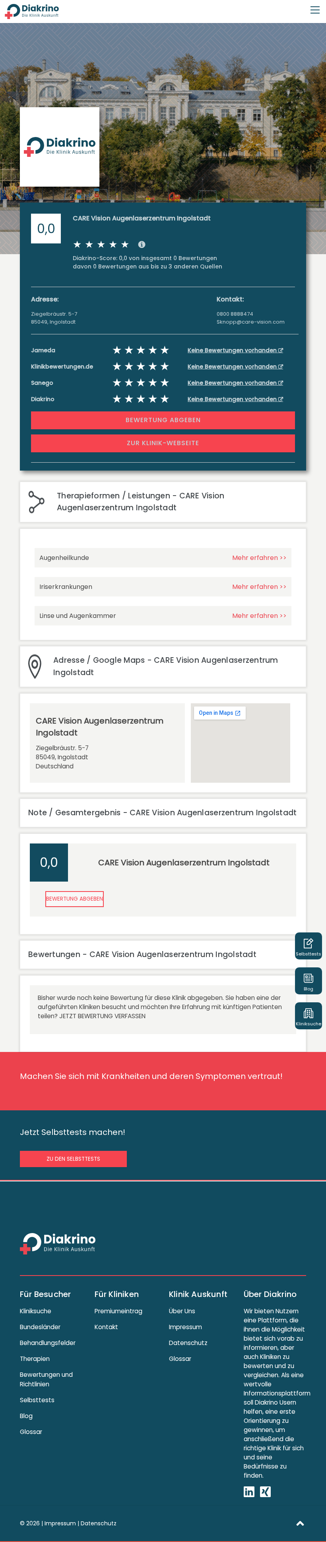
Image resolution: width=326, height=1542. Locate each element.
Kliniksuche (35, 1311)
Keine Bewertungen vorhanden (233, 350)
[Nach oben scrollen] (300, 1523)
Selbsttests (37, 1400)
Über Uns (182, 1311)
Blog (26, 1416)
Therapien (35, 1359)
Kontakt (106, 1327)
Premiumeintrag (118, 1311)
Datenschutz (188, 1343)
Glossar (31, 1432)
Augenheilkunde (64, 557)
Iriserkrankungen (65, 586)
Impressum (185, 1327)
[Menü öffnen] (315, 6)
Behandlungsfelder (48, 1343)
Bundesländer (40, 1327)
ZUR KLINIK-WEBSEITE (163, 443)
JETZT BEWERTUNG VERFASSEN (102, 1016)
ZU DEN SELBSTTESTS (73, 1159)
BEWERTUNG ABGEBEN (163, 420)
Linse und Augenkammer (77, 615)
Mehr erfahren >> (259, 557)
